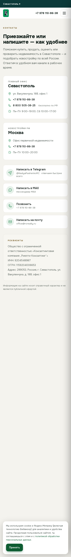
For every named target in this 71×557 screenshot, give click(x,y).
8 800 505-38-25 (24, 105)
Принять (14, 547)
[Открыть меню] (64, 13)
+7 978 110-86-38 (24, 99)
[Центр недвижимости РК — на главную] (6, 13)
